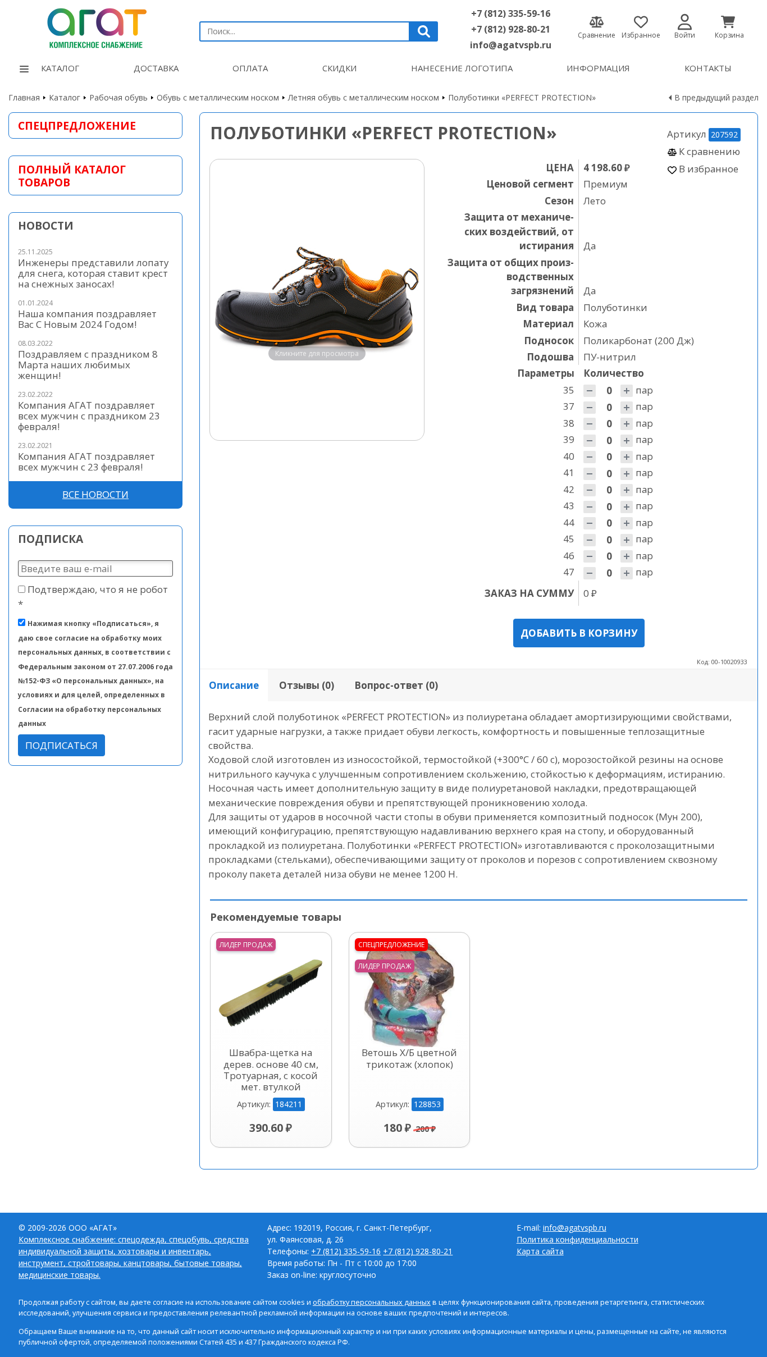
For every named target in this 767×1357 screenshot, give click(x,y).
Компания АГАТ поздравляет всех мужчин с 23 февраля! (86, 461)
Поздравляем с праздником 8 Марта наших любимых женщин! (88, 365)
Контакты (708, 68)
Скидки (339, 68)
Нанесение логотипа (462, 68)
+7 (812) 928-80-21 (510, 29)
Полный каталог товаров (72, 176)
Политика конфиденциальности (577, 1239)
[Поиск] (424, 31)
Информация (598, 68)
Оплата (250, 68)
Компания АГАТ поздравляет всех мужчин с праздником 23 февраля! (89, 416)
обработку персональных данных (372, 1302)
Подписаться (61, 745)
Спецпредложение (77, 125)
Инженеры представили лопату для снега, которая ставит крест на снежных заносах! (93, 273)
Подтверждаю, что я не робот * (93, 596)
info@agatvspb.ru (510, 45)
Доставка (156, 68)
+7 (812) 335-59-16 (510, 13)
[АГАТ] (95, 26)
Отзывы (306, 685)
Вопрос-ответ (396, 685)
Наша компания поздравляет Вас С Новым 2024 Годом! (87, 319)
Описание (234, 685)
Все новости (95, 494)
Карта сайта (540, 1251)
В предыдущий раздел (716, 97)
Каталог (60, 68)
